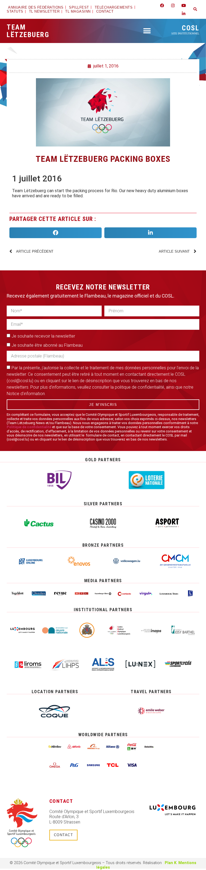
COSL (185, 29)
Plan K (170, 863)
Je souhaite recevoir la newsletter (43, 336)
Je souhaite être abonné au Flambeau (47, 345)
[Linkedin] (184, 13)
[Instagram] (173, 5)
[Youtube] (184, 5)
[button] (195, 9)
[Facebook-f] (162, 5)
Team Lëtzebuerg (28, 31)
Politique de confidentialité (29, 427)
